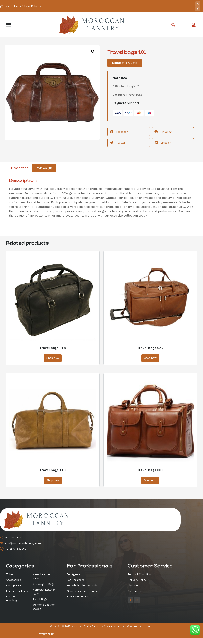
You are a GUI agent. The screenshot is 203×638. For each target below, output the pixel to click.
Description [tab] (19, 168)
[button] (8, 24)
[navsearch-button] (173, 25)
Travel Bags (134, 94)
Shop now (52, 357)
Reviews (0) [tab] (43, 168)
